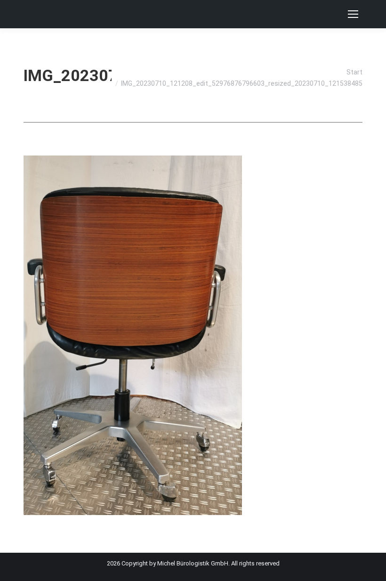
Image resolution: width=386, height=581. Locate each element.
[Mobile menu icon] (353, 14)
